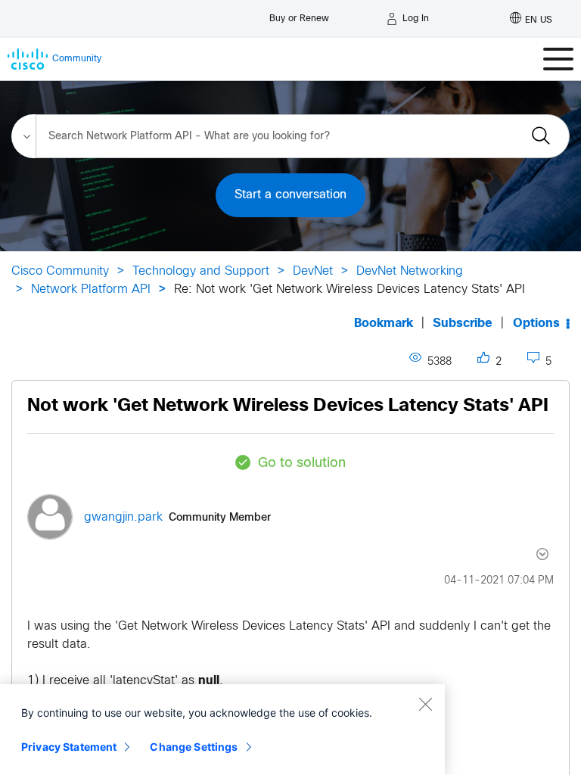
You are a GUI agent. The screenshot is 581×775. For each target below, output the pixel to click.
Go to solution (302, 463)
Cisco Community (60, 271)
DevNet (313, 271)
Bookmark (383, 323)
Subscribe (462, 323)
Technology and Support (200, 271)
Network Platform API (91, 289)
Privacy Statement (69, 746)
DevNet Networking (409, 271)
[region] (222, 729)
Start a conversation (290, 195)
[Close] (425, 703)
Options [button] (536, 323)
